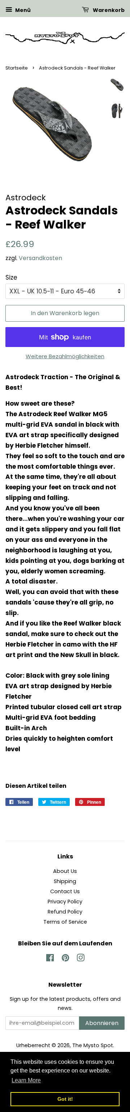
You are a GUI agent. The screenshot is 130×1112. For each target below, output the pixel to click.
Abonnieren (101, 1023)
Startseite (16, 68)
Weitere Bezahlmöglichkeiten (65, 356)
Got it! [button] (65, 1099)
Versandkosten (40, 258)
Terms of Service (65, 921)
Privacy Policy (65, 901)
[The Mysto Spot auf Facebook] (50, 959)
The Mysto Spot (92, 1045)
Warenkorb (108, 10)
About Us (65, 871)
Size (11, 277)
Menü (22, 10)
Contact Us (65, 891)
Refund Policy (65, 911)
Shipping (65, 881)
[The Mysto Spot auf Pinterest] (65, 959)
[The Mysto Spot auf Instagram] (80, 959)
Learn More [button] (26, 1080)
